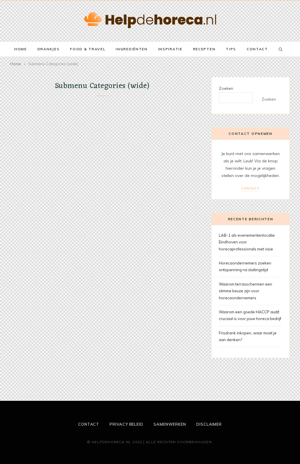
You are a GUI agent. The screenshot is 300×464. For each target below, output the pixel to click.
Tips (231, 49)
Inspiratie (170, 49)
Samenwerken (170, 424)
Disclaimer (209, 424)
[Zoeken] (279, 49)
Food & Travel (87, 49)
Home (20, 49)
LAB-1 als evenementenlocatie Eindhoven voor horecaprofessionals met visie (247, 242)
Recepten (204, 49)
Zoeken (226, 88)
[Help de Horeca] (150, 20)
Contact (257, 49)
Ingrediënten (131, 49)
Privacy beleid (126, 424)
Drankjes (49, 49)
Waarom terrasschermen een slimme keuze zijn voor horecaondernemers (245, 291)
